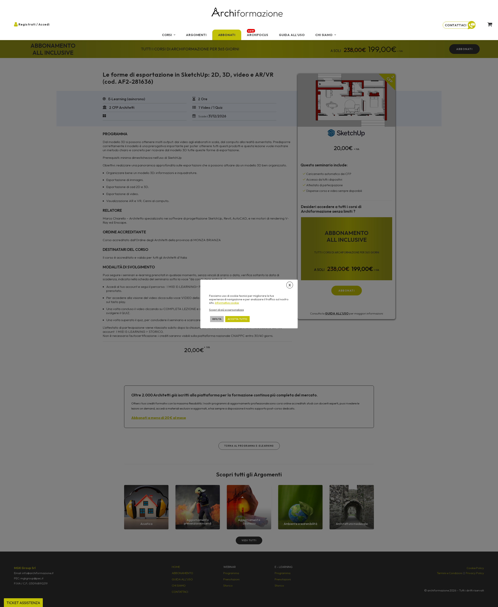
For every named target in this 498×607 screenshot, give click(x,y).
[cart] (486, 24)
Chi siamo (323, 35)
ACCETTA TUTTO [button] (237, 318)
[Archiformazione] (247, 12)
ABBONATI (226, 35)
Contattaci (455, 25)
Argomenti (196, 35)
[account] (19, 24)
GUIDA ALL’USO (292, 35)
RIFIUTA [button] (216, 318)
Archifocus (257, 35)
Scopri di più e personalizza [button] (226, 309)
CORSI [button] (167, 35)
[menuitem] (169, 35)
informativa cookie (227, 302)
